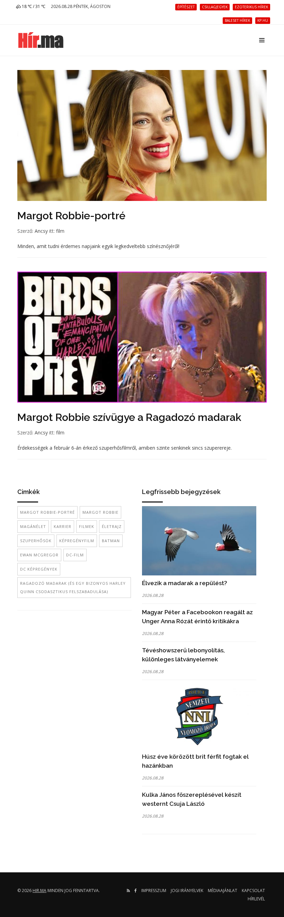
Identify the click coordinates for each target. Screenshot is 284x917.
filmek (86, 526)
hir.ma (39, 890)
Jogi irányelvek (187, 890)
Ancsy (41, 231)
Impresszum (153, 890)
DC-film (75, 554)
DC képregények (38, 569)
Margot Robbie (100, 512)
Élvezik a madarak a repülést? (184, 583)
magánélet (33, 526)
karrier (62, 526)
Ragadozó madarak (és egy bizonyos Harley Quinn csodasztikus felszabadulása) (73, 587)
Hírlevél (256, 899)
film (60, 231)
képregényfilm (76, 540)
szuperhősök (36, 540)
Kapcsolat (253, 890)
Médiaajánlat (222, 890)
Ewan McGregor (39, 554)
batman (111, 540)
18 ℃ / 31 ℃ (33, 6)
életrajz (112, 526)
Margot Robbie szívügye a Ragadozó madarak (129, 417)
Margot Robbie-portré (71, 216)
